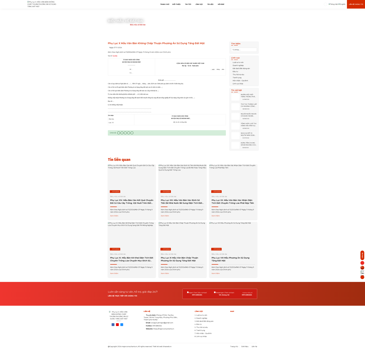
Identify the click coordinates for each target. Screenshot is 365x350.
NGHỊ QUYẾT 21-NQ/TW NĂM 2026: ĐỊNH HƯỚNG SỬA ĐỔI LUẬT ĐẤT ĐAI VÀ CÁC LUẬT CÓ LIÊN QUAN (249, 134)
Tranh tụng (236, 78)
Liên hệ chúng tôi (356, 4)
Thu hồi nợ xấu (238, 74)
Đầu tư (235, 71)
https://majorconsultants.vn (163, 329)
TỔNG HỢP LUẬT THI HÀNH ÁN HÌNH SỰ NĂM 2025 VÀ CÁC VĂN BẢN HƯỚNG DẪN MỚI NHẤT (248, 125)
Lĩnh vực (199, 4)
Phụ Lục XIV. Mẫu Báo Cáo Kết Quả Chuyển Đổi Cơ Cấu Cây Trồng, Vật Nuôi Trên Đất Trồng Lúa (131, 203)
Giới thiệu (176, 4)
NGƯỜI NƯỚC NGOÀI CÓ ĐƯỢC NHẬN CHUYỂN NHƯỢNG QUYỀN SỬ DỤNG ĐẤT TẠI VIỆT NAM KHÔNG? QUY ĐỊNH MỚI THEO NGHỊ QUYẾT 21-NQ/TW (248, 115)
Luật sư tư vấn (238, 62)
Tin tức (188, 4)
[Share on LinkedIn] (132, 132)
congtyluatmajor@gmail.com (162, 323)
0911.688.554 (157, 326)
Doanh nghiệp (238, 65)
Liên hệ (254, 346)
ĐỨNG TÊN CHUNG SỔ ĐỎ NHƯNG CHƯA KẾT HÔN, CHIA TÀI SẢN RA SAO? (249, 144)
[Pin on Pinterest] (128, 132)
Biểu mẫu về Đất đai (137, 25)
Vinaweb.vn (167, 346)
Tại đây (114, 56)
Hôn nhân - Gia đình (240, 81)
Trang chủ (164, 4)
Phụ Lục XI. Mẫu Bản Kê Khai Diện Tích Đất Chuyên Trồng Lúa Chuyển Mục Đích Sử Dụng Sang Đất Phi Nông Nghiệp (131, 261)
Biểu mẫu (124, 25)
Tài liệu (210, 4)
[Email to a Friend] (125, 132)
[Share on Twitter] (122, 132)
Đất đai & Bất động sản (241, 68)
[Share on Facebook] (118, 132)
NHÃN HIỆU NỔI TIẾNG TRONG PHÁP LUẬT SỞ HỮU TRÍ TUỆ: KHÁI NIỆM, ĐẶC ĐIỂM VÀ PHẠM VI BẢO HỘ (249, 96)
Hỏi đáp (221, 4)
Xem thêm (114, 216)
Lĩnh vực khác (237, 84)
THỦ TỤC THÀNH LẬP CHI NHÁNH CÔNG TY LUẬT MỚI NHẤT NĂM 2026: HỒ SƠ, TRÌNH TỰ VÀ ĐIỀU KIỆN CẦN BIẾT (249, 105)
